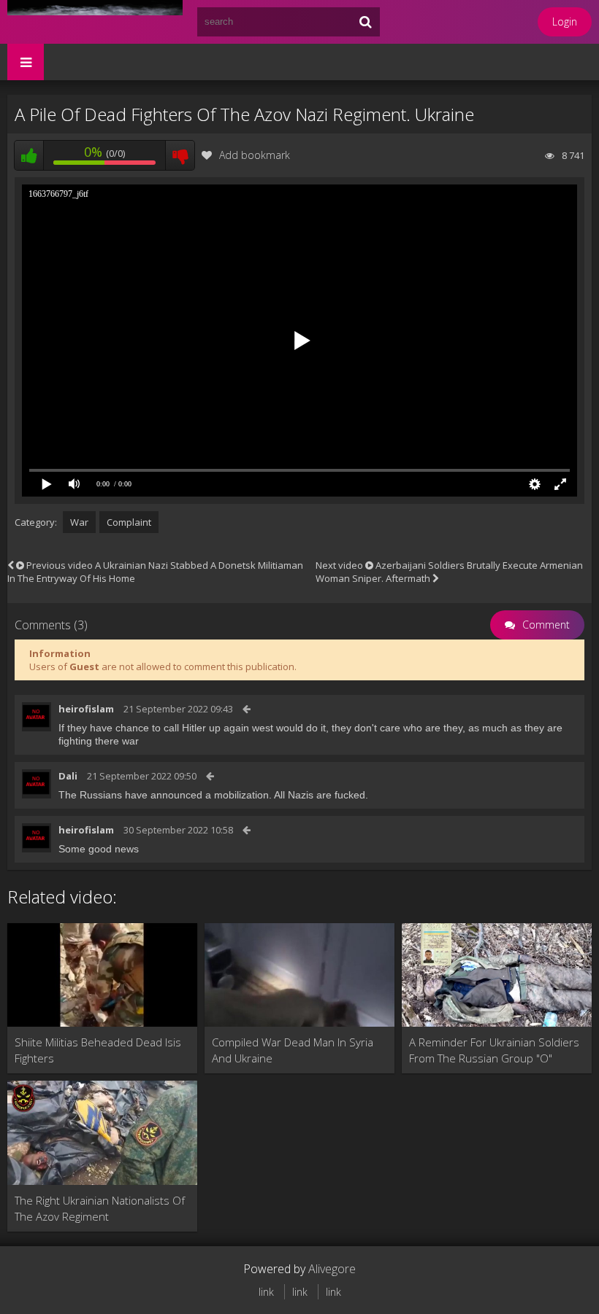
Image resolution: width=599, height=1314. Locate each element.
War (79, 522)
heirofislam (86, 708)
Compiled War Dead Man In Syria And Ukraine (292, 1050)
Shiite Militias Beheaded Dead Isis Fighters (98, 1050)
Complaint (129, 522)
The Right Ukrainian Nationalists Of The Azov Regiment (100, 1208)
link (266, 1292)
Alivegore (332, 1269)
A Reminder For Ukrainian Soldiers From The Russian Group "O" (494, 1050)
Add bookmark (254, 155)
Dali (67, 775)
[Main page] (95, 22)
